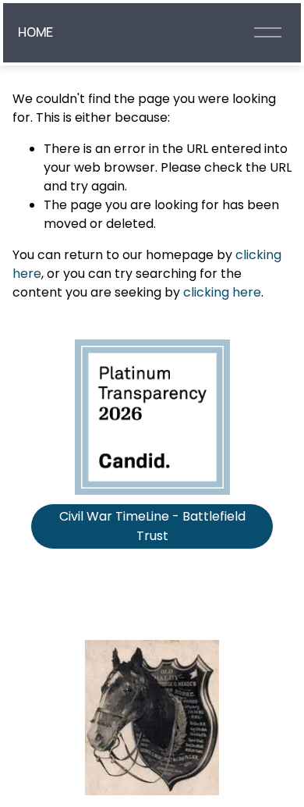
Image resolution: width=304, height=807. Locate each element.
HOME (35, 32)
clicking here (222, 292)
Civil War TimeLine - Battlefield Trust (152, 526)
